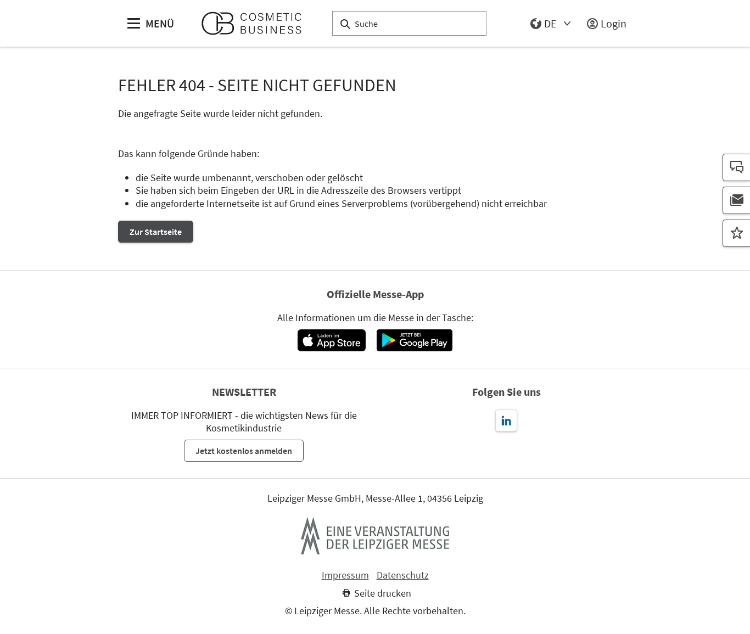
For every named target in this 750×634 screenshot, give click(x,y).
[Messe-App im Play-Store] (414, 340)
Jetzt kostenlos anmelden (243, 450)
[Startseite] (256, 23)
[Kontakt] (736, 167)
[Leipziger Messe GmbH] (375, 535)
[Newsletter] (736, 200)
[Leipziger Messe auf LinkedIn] (506, 420)
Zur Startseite (156, 231)
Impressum (345, 575)
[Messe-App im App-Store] (331, 340)
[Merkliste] (736, 233)
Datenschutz (403, 575)
